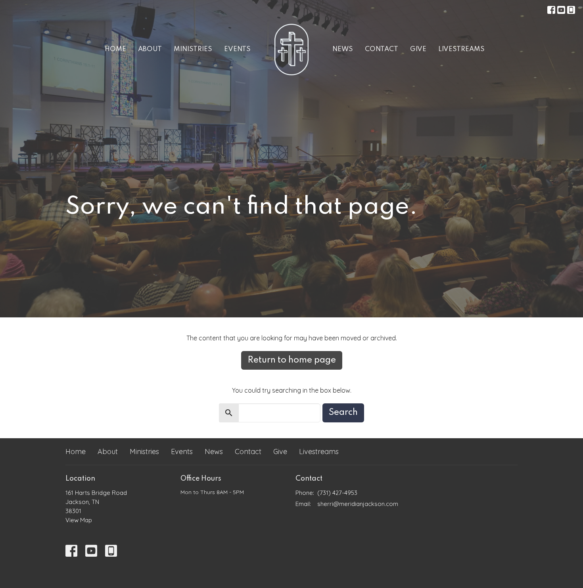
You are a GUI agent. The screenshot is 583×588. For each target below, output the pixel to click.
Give (418, 49)
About (150, 49)
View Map (78, 520)
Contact (381, 49)
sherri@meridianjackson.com (357, 504)
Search (343, 412)
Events (237, 49)
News (342, 49)
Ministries (193, 49)
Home (115, 49)
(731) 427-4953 (337, 492)
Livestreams (461, 49)
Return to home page (291, 360)
